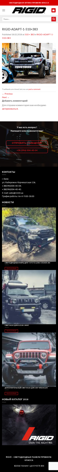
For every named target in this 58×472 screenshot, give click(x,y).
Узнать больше (11, 268)
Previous (7, 93)
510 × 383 (29, 34)
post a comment (34, 89)
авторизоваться (10, 108)
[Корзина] (53, 10)
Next (5, 97)
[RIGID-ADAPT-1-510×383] (29, 63)
